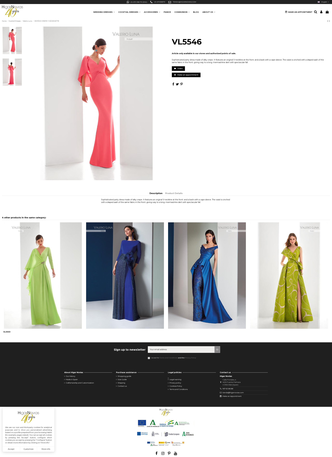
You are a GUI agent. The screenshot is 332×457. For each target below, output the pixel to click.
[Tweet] (177, 85)
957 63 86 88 (228, 389)
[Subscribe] (217, 349)
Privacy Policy (190, 358)
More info (46, 449)
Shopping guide (124, 376)
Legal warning (175, 379)
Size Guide (122, 379)
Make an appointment (187, 75)
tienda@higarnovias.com (233, 392)
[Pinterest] (181, 85)
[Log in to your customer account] (321, 12)
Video (180, 68)
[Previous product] (328, 21)
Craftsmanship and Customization (80, 383)
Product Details (174, 193)
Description (156, 193)
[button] (209, 11)
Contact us (122, 386)
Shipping (121, 383)
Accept (11, 449)
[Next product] (329, 21)
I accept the (173, 358)
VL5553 (6, 332)
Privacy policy (175, 383)
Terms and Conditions (168, 358)
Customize (28, 449)
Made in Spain (72, 379)
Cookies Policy (176, 386)
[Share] (173, 85)
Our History (70, 376)
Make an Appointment (232, 396)
